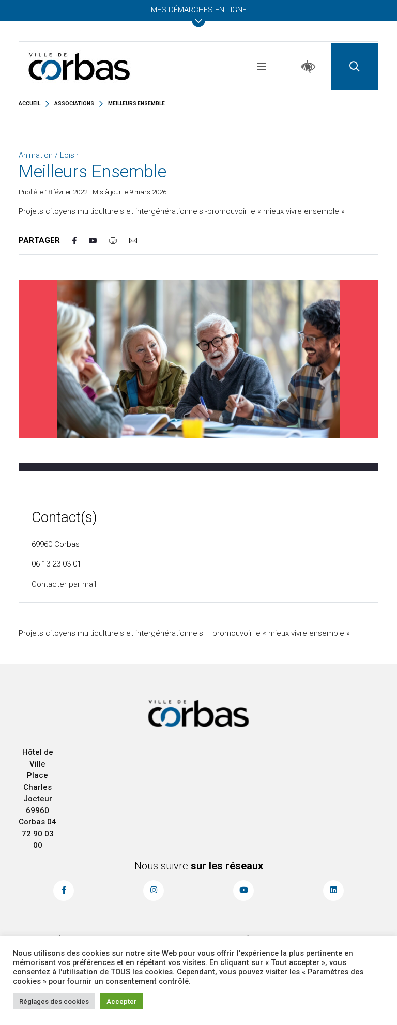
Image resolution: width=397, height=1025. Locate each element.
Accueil (29, 103)
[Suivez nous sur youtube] (243, 890)
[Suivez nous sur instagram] (153, 890)
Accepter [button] (121, 1001)
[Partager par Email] (139, 241)
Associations (74, 103)
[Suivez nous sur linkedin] (333, 890)
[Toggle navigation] (261, 66)
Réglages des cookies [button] (54, 1001)
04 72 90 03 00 (39, 833)
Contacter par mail (64, 584)
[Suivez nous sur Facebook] (63, 890)
